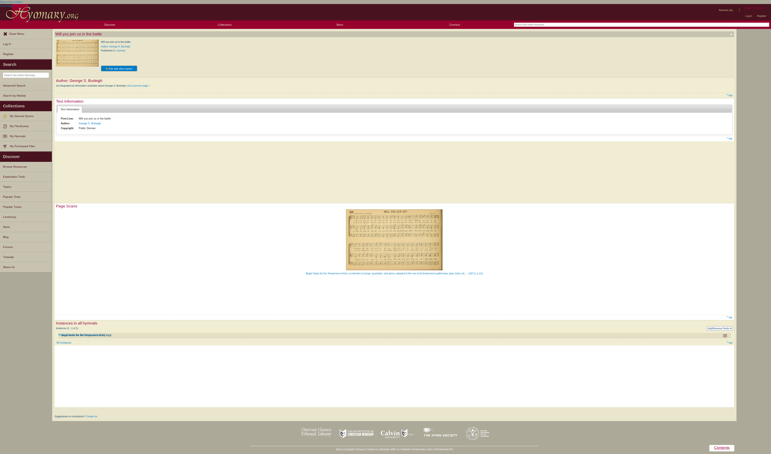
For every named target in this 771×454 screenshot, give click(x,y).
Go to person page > (139, 85)
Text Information (69, 109)
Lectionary (9, 216)
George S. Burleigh (90, 123)
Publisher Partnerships (413, 449)
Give (430, 449)
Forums (8, 247)
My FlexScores (19, 126)
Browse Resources (15, 166)
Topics (7, 186)
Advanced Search (14, 85)
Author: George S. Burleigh (115, 46)
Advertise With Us (389, 449)
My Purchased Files (22, 146)
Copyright (349, 449)
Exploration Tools (14, 176)
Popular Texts (11, 196)
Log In (7, 44)
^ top (729, 95)
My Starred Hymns (22, 116)
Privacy (360, 449)
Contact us (91, 416)
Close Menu (16, 33)
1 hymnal (120, 50)
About (339, 449)
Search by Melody (14, 95)
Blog (6, 237)
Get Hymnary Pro (443, 449)
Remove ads (726, 10)
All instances (63, 342)
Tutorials (8, 257)
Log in (748, 16)
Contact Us (372, 449)
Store (339, 24)
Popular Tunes (12, 206)
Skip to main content (11, 2)
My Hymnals (17, 136)
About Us (9, 267)
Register (761, 16)
